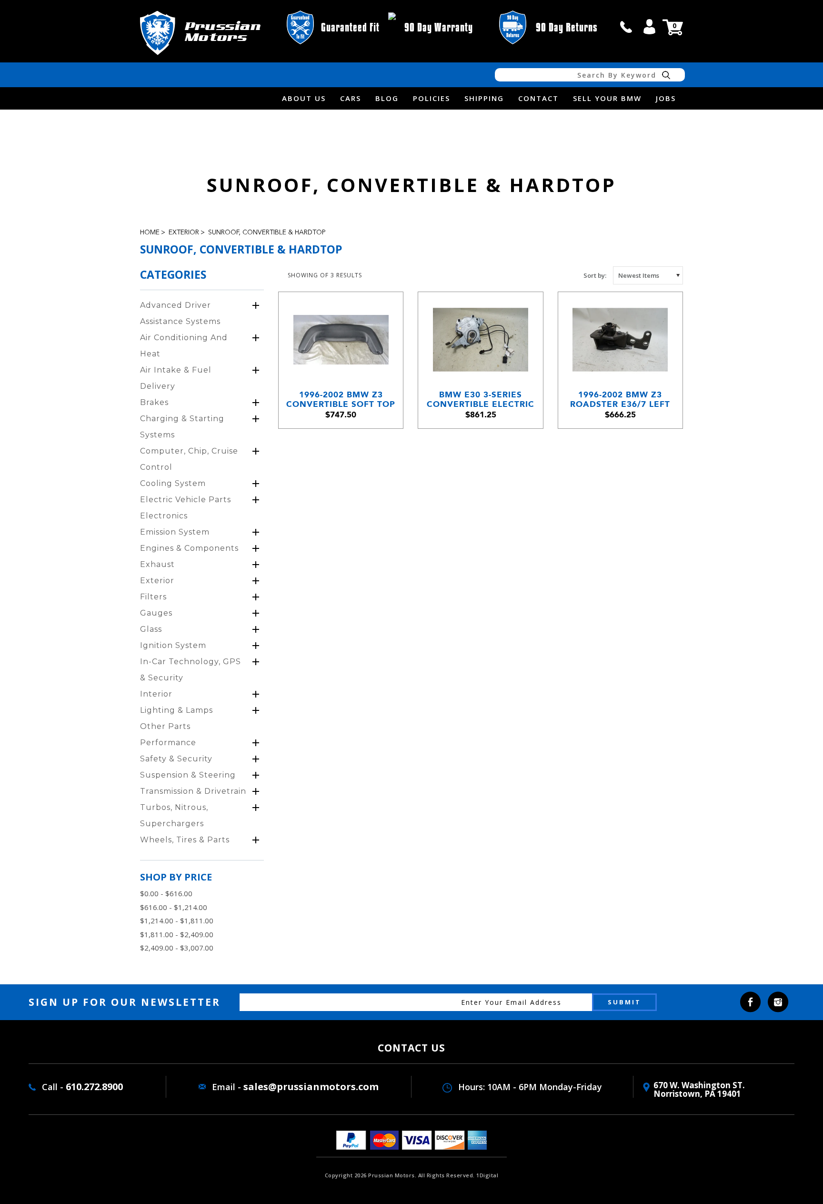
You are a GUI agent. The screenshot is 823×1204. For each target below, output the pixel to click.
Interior (156, 693)
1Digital (487, 1175)
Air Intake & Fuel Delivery (175, 378)
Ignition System (173, 645)
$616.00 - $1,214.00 (173, 907)
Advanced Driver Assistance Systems (180, 313)
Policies (431, 98)
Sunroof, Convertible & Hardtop (266, 232)
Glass (151, 629)
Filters (153, 596)
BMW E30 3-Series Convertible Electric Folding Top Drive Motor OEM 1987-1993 (480, 399)
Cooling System (173, 483)
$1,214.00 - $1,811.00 (176, 920)
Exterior (184, 232)
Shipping (484, 98)
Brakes (154, 402)
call (626, 26)
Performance (168, 742)
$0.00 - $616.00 (166, 893)
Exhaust (157, 564)
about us (304, 98)
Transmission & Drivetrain (193, 791)
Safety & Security (176, 758)
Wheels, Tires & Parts (185, 839)
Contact (538, 98)
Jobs (666, 98)
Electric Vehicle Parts (185, 499)
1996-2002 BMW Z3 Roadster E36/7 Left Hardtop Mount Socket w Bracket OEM (620, 399)
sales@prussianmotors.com (311, 1086)
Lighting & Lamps (176, 710)
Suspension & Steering (188, 774)
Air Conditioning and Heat (184, 345)
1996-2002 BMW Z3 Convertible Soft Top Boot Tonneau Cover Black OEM (340, 399)
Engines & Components (189, 548)
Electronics (164, 515)
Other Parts (165, 726)
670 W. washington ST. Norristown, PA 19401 (699, 1089)
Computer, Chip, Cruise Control (189, 459)
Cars (350, 98)
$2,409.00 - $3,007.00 (176, 947)
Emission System (175, 531)
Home (150, 232)
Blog (387, 98)
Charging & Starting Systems (182, 426)
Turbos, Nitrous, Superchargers (174, 815)
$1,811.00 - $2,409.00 (176, 934)
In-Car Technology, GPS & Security (190, 669)
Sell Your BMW (607, 98)
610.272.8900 (94, 1086)
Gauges (156, 612)
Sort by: (594, 275)
